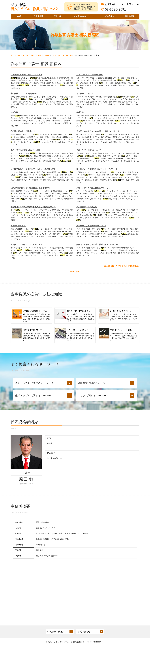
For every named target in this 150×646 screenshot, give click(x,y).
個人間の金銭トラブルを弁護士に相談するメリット (98, 131)
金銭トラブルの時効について (88, 150)
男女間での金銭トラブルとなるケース (26, 245)
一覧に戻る (75, 271)
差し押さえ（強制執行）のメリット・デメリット (97, 169)
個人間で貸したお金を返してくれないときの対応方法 (33, 169)
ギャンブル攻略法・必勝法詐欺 (89, 75)
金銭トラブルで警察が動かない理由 (26, 150)
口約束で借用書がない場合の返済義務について (30, 188)
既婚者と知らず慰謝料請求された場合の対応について (33, 207)
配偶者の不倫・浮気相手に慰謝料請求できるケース (98, 245)
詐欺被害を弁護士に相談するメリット (26, 75)
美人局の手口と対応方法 (86, 207)
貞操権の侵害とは (18, 226)
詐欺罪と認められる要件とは (23, 131)
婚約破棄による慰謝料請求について (91, 226)
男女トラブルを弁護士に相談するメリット (94, 188)
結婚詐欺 (14, 112)
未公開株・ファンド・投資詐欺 (24, 93)
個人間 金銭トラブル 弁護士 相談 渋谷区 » (121, 266)
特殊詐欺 (80, 112)
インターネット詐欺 (84, 93)
